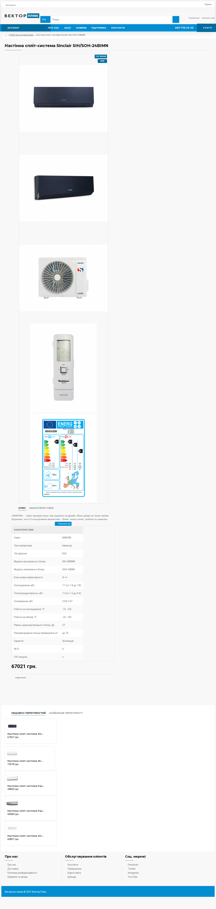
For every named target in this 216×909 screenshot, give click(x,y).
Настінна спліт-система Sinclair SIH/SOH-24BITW (25, 835)
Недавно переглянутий (28, 713)
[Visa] (203, 891)
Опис (22, 508)
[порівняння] (8, 740)
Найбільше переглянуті (66, 713)
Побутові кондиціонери (21, 35)
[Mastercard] (209, 891)
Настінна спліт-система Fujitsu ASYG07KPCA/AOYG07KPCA (25, 786)
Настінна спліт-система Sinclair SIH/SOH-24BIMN (25, 733)
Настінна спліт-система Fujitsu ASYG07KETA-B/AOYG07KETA (25, 810)
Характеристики (41, 508)
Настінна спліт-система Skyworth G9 (25, 761)
